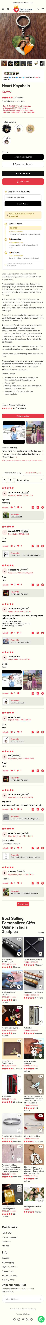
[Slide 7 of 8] (42, 63)
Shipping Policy (8, 1279)
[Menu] (3, 9)
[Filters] (10, 480)
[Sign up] (40, 1298)
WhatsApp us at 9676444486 (23, 2)
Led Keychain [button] (16, 516)
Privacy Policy (7, 1271)
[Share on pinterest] (42, 507)
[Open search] (4, 480)
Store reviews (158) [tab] (33, 473)
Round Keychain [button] (17, 702)
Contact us (6, 1241)
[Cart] (43, 9)
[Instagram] (18, 1319)
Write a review (23, 416)
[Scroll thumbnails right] (41, 432)
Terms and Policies (23, 1314)
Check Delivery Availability (19, 192)
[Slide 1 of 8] (4, 63)
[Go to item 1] (14, 432)
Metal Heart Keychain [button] (19, 594)
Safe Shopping (8, 1262)
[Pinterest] (31, 1319)
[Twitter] (27, 1319)
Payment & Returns (9, 1267)
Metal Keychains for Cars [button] (21, 642)
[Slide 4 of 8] (23, 63)
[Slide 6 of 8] (36, 63)
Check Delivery (23, 204)
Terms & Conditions (9, 1275)
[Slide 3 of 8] (17, 63)
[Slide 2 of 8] (10, 63)
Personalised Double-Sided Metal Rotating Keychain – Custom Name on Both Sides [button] (26, 893)
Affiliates (5, 1246)
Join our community (10, 1237)
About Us (5, 1258)
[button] (7, 98)
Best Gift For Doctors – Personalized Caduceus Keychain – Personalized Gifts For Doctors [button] (25, 857)
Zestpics (18, 1309)
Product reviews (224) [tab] (12, 473)
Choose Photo (23, 173)
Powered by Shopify (29, 1309)
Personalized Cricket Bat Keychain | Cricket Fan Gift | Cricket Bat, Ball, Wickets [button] (25, 818)
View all (41, 932)
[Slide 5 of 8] (29, 63)
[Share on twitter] (37, 507)
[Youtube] (23, 1319)
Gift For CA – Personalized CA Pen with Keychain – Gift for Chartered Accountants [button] (26, 555)
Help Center (7, 1233)
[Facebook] (14, 1319)
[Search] (8, 9)
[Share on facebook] (32, 507)
